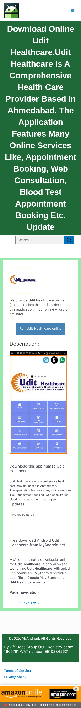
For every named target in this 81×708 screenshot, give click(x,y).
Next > (35, 602)
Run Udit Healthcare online (40, 328)
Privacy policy (15, 677)
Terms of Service (17, 670)
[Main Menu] (73, 10)
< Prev (24, 602)
